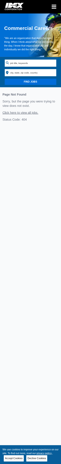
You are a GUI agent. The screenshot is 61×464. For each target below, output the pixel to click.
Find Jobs (30, 81)
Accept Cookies (14, 458)
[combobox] (30, 63)
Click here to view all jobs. (20, 112)
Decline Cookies (37, 458)
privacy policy (44, 453)
